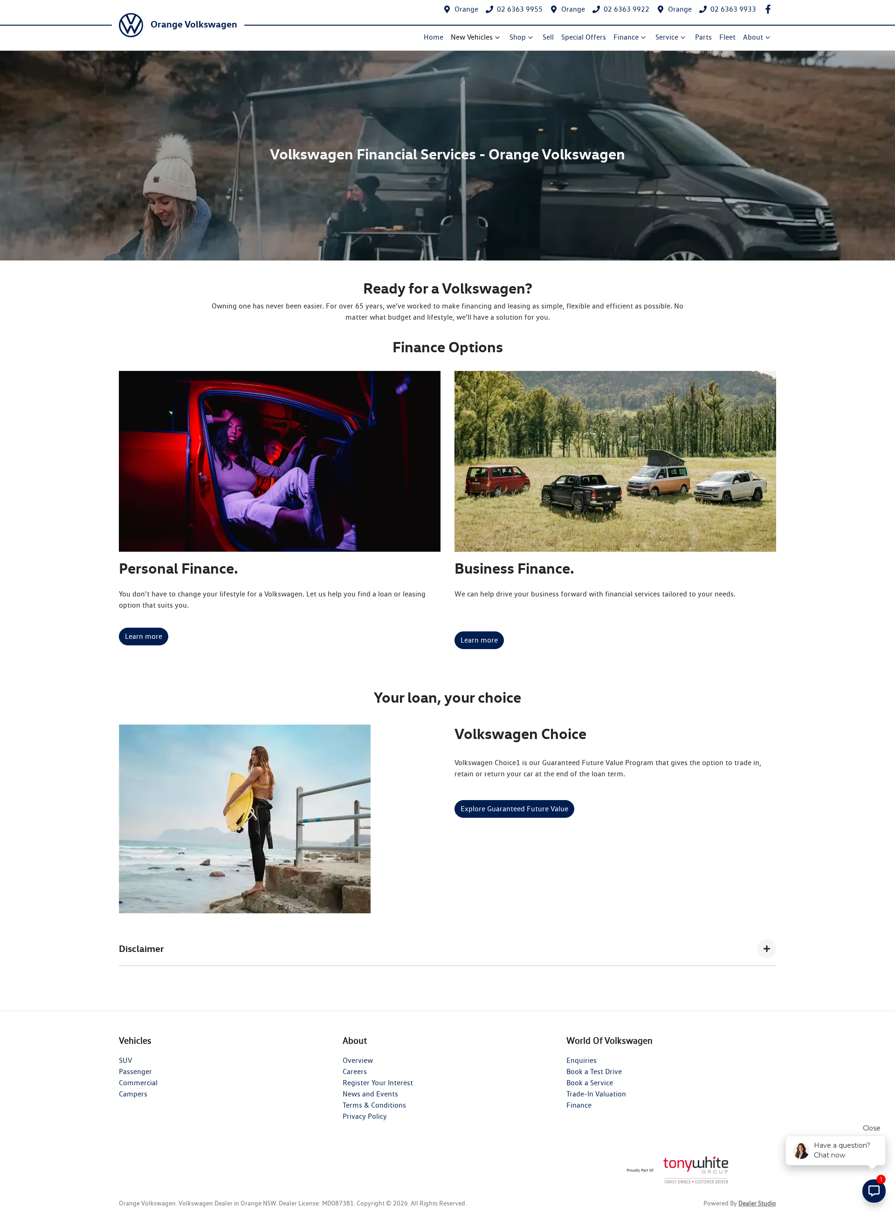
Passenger (135, 1071)
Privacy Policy (365, 1116)
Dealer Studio (757, 1203)
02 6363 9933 (733, 9)
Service (666, 37)
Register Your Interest (378, 1082)
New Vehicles (472, 37)
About (753, 37)
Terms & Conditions (374, 1105)
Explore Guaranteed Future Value (514, 808)
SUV (125, 1060)
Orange (466, 9)
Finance (626, 37)
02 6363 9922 (626, 9)
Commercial (138, 1082)
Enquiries (581, 1060)
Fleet (727, 37)
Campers (133, 1093)
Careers (355, 1071)
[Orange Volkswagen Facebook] (770, 9)
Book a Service (589, 1082)
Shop (517, 37)
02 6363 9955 (520, 9)
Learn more (143, 636)
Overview (358, 1060)
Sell (548, 37)
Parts (703, 37)
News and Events (370, 1093)
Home (433, 37)
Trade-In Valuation (596, 1093)
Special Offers (583, 37)
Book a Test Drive (594, 1071)
